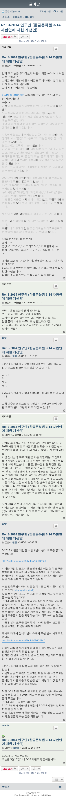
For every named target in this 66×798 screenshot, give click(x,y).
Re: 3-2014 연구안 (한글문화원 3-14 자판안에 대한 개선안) (30, 27)
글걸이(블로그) (12, 11)
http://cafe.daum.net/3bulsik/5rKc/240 (23, 640)
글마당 (34, 4)
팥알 (4, 337)
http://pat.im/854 (23, 589)
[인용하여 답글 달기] (55, 49)
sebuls (5, 725)
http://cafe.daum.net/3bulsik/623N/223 (24, 560)
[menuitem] (58, 11)
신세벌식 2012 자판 (13, 94)
